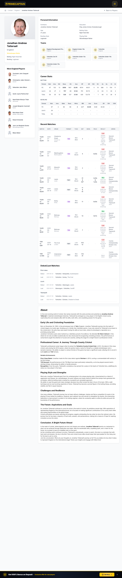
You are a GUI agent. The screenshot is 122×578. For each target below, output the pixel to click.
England (17, 10)
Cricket (10, 10)
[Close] (117, 574)
